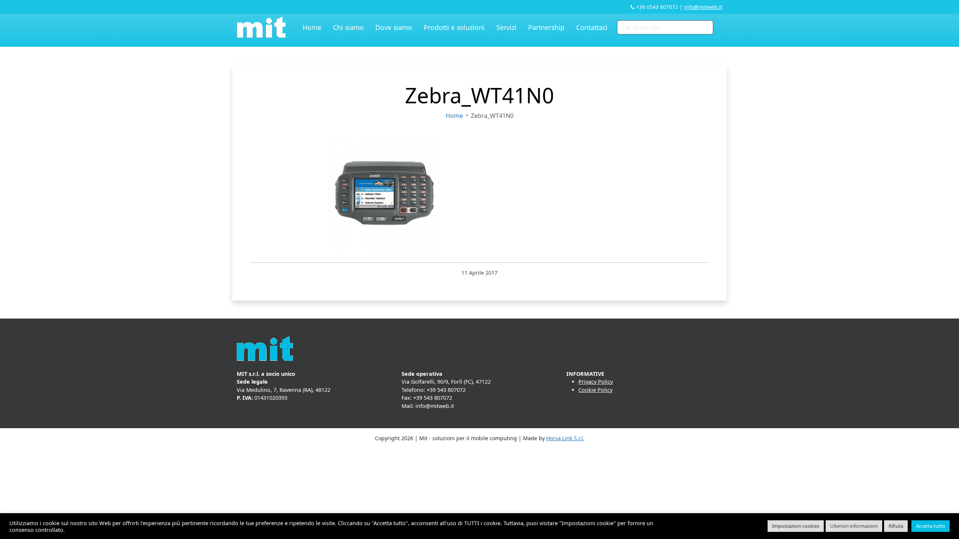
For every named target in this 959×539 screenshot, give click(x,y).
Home (312, 27)
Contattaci (592, 27)
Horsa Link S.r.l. (565, 438)
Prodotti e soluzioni (454, 27)
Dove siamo (393, 27)
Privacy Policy (595, 381)
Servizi (506, 27)
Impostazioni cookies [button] (795, 526)
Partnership (546, 27)
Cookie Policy (595, 389)
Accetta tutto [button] (930, 526)
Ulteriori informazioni (854, 526)
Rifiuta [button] (896, 526)
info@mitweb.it (703, 6)
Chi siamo (348, 27)
